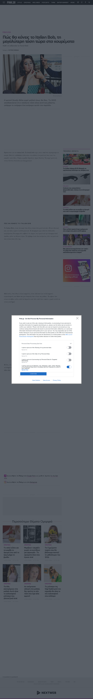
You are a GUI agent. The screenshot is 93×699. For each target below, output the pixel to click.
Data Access (46, 380)
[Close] (78, 319)
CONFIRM (33, 374)
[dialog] (46, 349)
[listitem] (46, 343)
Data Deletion (36, 380)
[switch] (69, 347)
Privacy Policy (57, 380)
